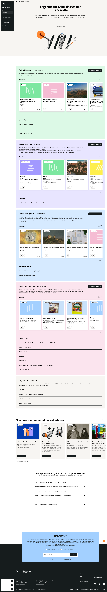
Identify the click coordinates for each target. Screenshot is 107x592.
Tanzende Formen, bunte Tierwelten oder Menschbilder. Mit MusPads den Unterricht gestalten (30, 249)
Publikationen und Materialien (78, 23)
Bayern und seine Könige (49, 318)
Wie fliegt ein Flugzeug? (49, 101)
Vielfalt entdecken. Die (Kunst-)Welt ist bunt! (29, 180)
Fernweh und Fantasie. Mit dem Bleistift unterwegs (76, 102)
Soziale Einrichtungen (7, 20)
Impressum (72, 589)
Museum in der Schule (52, 23)
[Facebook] (95, 584)
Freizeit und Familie (7, 17)
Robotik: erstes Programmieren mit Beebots (28, 102)
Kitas (4, 15)
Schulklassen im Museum (42, 23)
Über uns (96, 575)
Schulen (5, 12)
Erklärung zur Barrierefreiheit (87, 589)
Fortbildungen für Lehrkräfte (65, 23)
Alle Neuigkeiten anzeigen (23, 461)
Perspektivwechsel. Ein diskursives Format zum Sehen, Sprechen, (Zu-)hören (77, 248)
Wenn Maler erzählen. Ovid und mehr (75, 179)
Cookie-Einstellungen (98, 589)
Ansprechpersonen (98, 577)
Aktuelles (96, 580)
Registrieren (73, 555)
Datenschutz (77, 589)
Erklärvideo (70, 152)
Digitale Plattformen (60, 26)
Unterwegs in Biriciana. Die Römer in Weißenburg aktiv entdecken (75, 319)
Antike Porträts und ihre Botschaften (52, 179)
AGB (104, 589)
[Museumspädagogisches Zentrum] (6, 5)
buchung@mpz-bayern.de (41, 582)
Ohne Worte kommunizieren (26, 318)
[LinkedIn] (104, 584)
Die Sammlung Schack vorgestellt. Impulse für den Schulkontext (53, 248)
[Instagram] (100, 584)
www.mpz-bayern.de (40, 584)
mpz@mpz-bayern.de (20, 584)
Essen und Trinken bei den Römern (98, 179)
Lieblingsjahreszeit (94, 320)
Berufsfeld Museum (7, 22)
